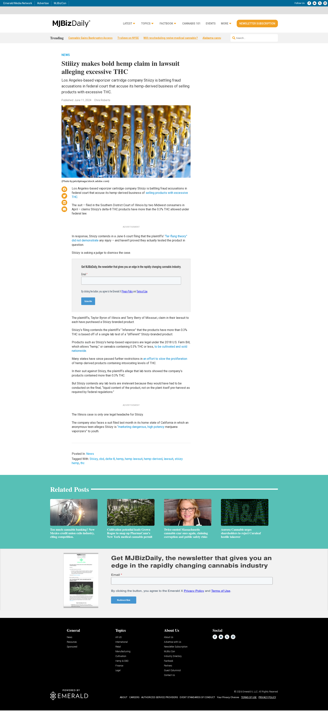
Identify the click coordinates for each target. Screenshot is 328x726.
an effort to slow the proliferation (165, 359)
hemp (120, 459)
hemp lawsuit (134, 459)
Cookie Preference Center (38, 711)
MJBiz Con (169, 651)
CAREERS (134, 697)
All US (118, 637)
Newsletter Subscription (257, 23)
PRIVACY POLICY (267, 697)
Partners (168, 666)
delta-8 (110, 459)
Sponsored (72, 647)
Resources (72, 642)
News (66, 55)
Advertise (43, 3)
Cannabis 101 (191, 23)
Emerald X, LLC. (250, 691)
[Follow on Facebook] (309, 3)
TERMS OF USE (249, 697)
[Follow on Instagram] (325, 3)
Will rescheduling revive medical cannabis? (171, 37)
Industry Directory (173, 656)
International (121, 642)
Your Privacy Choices (228, 697)
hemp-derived (153, 459)
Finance (119, 666)
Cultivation (120, 656)
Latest (127, 23)
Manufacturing (122, 651)
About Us (168, 637)
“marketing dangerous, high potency (140, 427)
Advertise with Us (172, 642)
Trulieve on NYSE (128, 37)
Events (211, 23)
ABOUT (123, 697)
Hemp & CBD (122, 661)
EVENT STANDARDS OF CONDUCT (197, 697)
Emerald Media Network (17, 3)
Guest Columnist (172, 670)
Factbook (166, 23)
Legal (118, 670)
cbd (101, 459)
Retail (118, 647)
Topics (146, 23)
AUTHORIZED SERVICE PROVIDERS (159, 697)
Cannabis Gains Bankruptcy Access (90, 37)
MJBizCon (60, 3)
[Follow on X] (320, 3)
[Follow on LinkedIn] (314, 3)
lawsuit (168, 459)
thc (82, 463)
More (224, 23)
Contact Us (169, 675)
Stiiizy (94, 459)
